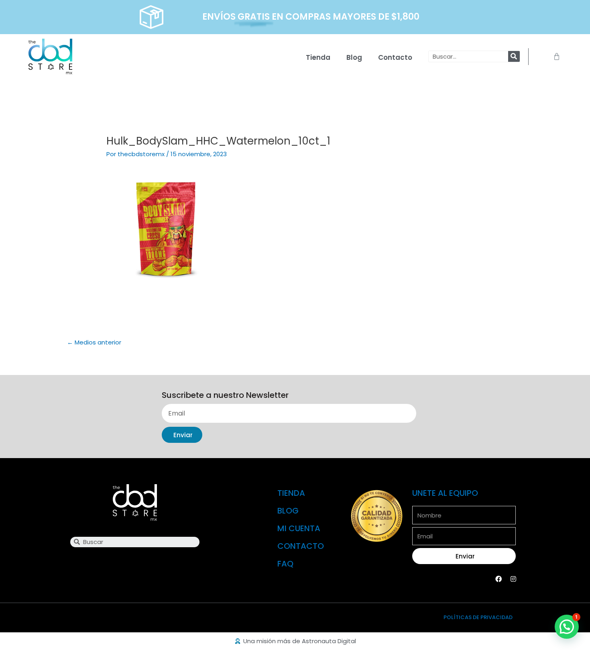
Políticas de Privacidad (478, 617)
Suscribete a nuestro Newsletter (225, 395)
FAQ (285, 563)
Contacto (395, 57)
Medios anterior (94, 342)
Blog (354, 57)
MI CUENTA (298, 528)
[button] (567, 627)
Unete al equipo (445, 493)
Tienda (318, 57)
